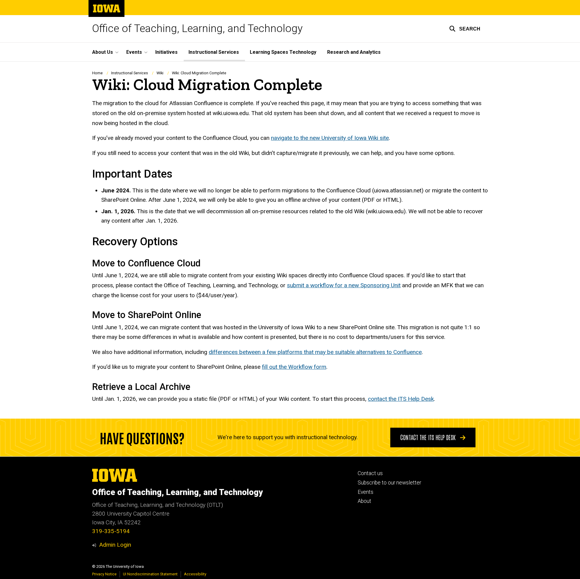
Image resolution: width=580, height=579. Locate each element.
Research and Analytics (354, 52)
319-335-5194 (111, 531)
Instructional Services (213, 52)
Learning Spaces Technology (283, 52)
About (364, 501)
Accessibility (195, 574)
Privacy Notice (104, 574)
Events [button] (134, 52)
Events (365, 492)
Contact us (370, 473)
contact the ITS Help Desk (401, 398)
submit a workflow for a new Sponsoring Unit (344, 285)
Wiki (159, 73)
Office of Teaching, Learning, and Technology (197, 28)
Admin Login (115, 544)
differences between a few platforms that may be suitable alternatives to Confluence (315, 352)
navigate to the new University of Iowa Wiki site (330, 137)
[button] (465, 28)
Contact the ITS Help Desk (428, 437)
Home (97, 73)
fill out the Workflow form (294, 366)
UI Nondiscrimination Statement (150, 574)
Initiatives (166, 52)
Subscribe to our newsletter (389, 483)
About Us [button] (102, 52)
